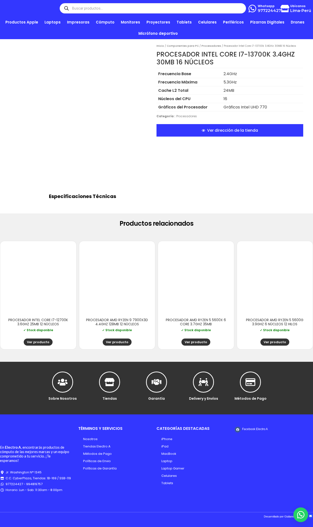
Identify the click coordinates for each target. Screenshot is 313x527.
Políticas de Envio (97, 461)
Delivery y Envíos (203, 398)
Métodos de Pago (251, 398)
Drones (297, 22)
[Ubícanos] (284, 8)
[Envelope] (310, 516)
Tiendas (109, 398)
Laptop (166, 461)
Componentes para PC (183, 46)
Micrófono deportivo (158, 33)
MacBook (168, 453)
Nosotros (90, 439)
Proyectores (158, 22)
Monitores (130, 22)
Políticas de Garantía (100, 468)
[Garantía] (156, 382)
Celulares (169, 475)
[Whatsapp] (252, 8)
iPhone (166, 439)
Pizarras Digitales (267, 22)
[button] (300, 514)
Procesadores (211, 46)
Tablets (167, 483)
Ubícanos (297, 6)
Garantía (156, 398)
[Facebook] (238, 430)
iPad (164, 446)
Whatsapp (266, 6)
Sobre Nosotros (62, 398)
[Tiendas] (109, 382)
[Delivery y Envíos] (203, 382)
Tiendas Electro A (97, 446)
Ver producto (38, 342)
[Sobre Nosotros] (62, 382)
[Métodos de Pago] (250, 382)
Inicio (160, 46)
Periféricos (233, 22)
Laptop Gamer (172, 468)
